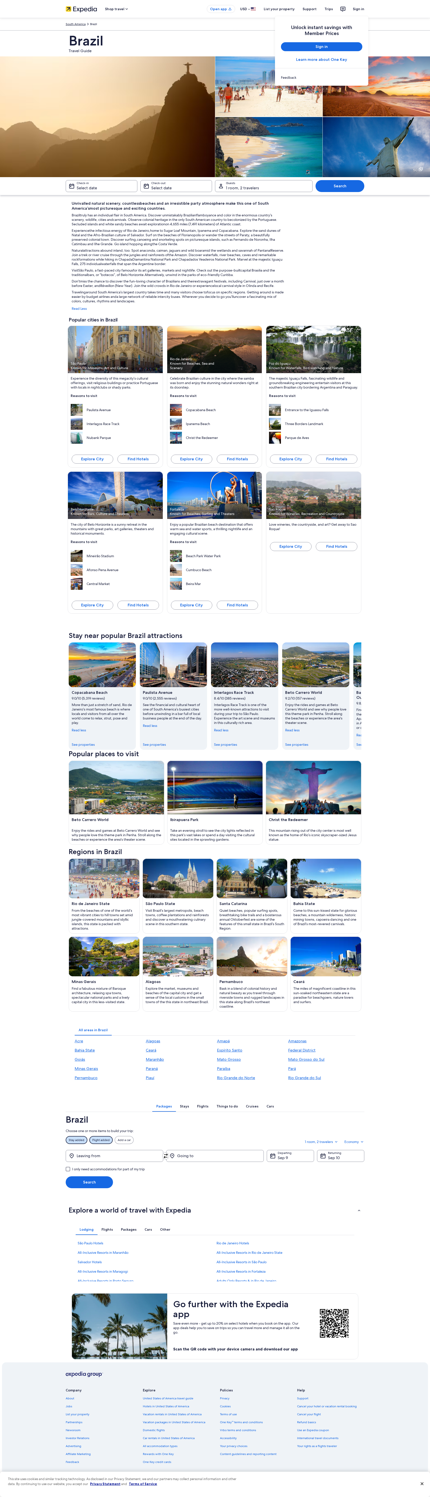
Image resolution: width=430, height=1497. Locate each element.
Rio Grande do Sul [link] (304, 1077)
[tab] (93, 1029)
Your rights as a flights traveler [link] (317, 1446)
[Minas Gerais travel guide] (104, 974)
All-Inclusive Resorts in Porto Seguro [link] (105, 1281)
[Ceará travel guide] (325, 974)
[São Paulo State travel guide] (178, 896)
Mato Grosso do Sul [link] (306, 1059)
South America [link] (76, 24)
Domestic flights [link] (154, 1430)
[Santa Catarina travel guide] (251, 896)
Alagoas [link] (153, 1041)
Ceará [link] (151, 1050)
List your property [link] (77, 1414)
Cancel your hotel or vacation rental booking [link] (327, 1406)
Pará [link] (292, 1068)
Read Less (79, 308)
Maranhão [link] (155, 1059)
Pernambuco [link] (86, 1077)
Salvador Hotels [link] (90, 1262)
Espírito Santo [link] (229, 1050)
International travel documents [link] (317, 1438)
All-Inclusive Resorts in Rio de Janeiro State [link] (249, 1252)
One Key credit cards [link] (157, 1462)
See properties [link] (83, 744)
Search (340, 186)
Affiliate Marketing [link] (78, 1454)
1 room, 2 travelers (242, 188)
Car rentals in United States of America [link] (169, 1438)
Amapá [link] (223, 1041)
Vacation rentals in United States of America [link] (172, 1414)
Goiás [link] (80, 1059)
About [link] (70, 1398)
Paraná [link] (152, 1068)
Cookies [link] (225, 1406)
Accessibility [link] (228, 1438)
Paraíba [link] (223, 1068)
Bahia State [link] (85, 1050)
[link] (321, 77)
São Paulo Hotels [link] (90, 1243)
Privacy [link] (224, 1398)
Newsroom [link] (73, 1430)
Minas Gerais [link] (86, 1068)
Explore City (92, 459)
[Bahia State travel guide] (325, 896)
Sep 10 (334, 1157)
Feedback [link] (72, 1462)
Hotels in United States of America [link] (166, 1406)
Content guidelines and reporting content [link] (248, 1454)
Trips (328, 9)
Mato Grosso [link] (229, 1059)
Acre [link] (79, 1041)
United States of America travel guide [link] (168, 1398)
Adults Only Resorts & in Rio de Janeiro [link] (246, 1281)
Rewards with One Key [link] (158, 1454)
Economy (351, 1142)
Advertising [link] (73, 1446)
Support (310, 9)
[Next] (361, 696)
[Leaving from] (114, 1156)
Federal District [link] (302, 1050)
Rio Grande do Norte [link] (236, 1077)
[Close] (422, 1483)
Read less (79, 730)
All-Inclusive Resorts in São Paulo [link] (241, 1262)
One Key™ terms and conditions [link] (241, 1422)
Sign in (358, 9)
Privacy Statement (105, 1484)
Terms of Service (143, 1484)
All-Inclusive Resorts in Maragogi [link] (103, 1271)
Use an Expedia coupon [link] (313, 1430)
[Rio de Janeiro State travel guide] (104, 896)
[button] (215, 1210)
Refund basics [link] (306, 1422)
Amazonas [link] (297, 1041)
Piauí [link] (150, 1077)
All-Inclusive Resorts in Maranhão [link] (103, 1252)
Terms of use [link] (228, 1414)
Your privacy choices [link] (233, 1446)
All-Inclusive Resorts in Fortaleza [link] (241, 1271)
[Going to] (215, 1156)
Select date (87, 188)
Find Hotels (138, 459)
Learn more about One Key (321, 59)
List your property (279, 9)
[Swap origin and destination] (165, 1155)
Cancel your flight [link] (309, 1414)
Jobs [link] (69, 1406)
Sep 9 (283, 1157)
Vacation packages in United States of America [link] (174, 1422)
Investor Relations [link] (77, 1438)
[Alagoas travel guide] (178, 974)
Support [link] (302, 1398)
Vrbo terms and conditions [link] (238, 1430)
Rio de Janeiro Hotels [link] (232, 1243)
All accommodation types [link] (160, 1446)
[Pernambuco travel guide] (251, 974)
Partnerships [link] (74, 1422)
